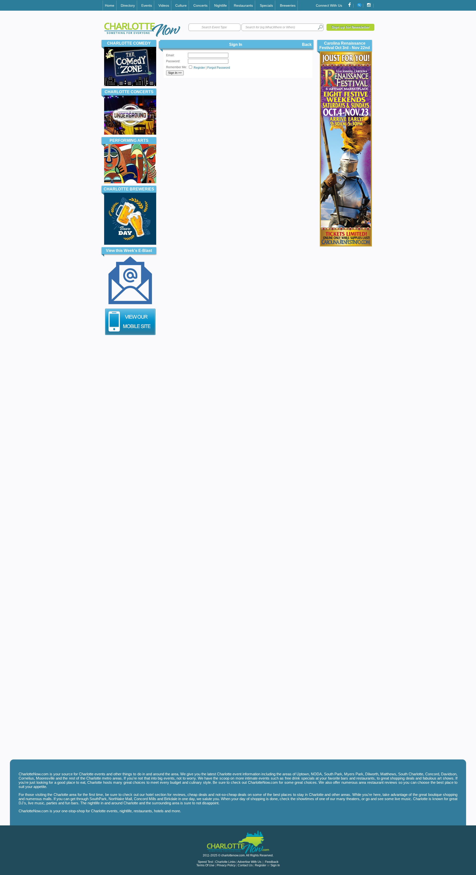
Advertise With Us (249, 862)
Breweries (288, 5)
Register (199, 67)
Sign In (275, 865)
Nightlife (220, 5)
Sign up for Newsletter (350, 27)
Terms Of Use (205, 865)
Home (109, 5)
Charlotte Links (225, 862)
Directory (128, 5)
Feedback (271, 862)
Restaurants (243, 5)
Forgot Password (218, 67)
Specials (266, 5)
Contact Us (245, 865)
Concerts (200, 5)
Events (146, 5)
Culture (181, 5)
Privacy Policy (226, 865)
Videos (163, 5)
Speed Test (205, 862)
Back (307, 44)
